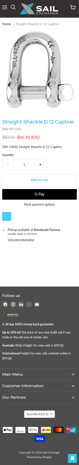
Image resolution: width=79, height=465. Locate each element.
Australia (37, 414)
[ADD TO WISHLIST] (6, 216)
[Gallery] (39, 69)
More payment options (39, 204)
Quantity (8, 155)
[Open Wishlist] (72, 458)
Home (6, 24)
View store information (21, 239)
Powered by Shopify (39, 457)
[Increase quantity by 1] (40, 164)
